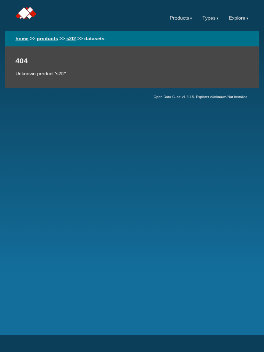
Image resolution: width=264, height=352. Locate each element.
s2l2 (71, 38)
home (22, 38)
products (47, 38)
